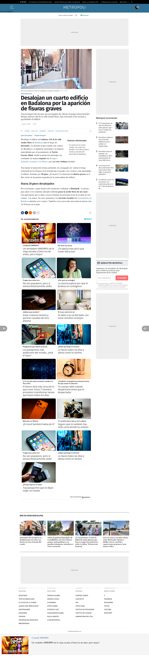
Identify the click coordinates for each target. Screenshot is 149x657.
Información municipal (28, 620)
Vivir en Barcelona (26, 599)
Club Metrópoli (53, 620)
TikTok (106, 606)
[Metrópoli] (74, 7)
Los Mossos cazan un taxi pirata (109, 2)
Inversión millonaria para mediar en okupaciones (67, 2)
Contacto (80, 599)
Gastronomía (24, 609)
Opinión (22, 616)
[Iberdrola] (84, 15)
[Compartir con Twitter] (26, 212)
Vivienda (27, 131)
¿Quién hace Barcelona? (29, 606)
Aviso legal (80, 606)
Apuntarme (121, 278)
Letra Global (52, 606)
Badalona (51, 131)
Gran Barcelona (26, 94)
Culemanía (51, 602)
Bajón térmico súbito (125, 2)
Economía (23, 613)
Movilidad (23, 595)
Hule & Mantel (53, 616)
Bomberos (43, 131)
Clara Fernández (27, 135)
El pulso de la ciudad (27, 602)
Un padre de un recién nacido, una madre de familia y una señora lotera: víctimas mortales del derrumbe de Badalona (79, 149)
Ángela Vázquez (40, 135)
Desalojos (34, 131)
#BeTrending (24, 623)
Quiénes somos (82, 595)
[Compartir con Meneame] (30, 212)
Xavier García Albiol (61, 131)
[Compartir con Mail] (34, 212)
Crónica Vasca (53, 599)
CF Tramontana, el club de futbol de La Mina (40, 2)
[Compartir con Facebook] (22, 212)
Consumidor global (55, 613)
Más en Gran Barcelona (31, 516)
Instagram (108, 602)
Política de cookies (84, 613)
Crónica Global (53, 595)
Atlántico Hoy (53, 609)
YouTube (107, 609)
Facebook (108, 599)
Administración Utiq (84, 616)
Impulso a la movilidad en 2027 (90, 2)
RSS (77, 602)
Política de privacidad (85, 609)
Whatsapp (108, 613)
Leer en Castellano (6, 11)
